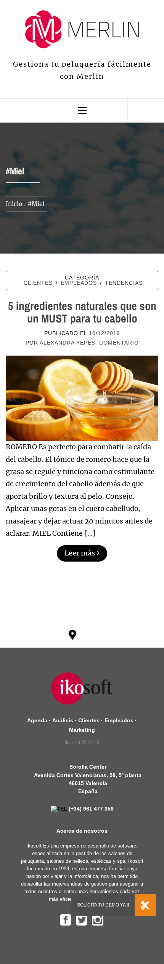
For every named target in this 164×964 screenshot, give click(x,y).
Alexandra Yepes (67, 343)
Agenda (37, 720)
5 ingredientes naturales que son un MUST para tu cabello (82, 312)
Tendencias (124, 283)
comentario (119, 343)
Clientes (38, 283)
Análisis (62, 720)
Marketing (82, 730)
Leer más (79, 553)
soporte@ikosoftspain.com (109, 644)
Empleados (79, 283)
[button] (145, 905)
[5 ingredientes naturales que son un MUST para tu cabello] (82, 397)
